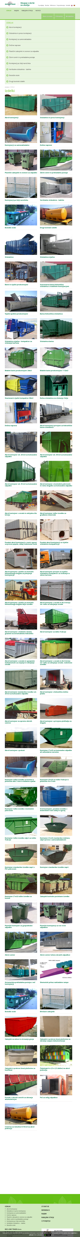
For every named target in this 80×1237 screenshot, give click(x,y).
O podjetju (41, 5)
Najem (16, 10)
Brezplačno (70, 16)
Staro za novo (47, 16)
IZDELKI (8, 1206)
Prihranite (59, 16)
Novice (38, 10)
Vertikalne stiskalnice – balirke (16, 1223)
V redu (48, 1235)
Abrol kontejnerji (12, 1209)
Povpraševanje (61, 5)
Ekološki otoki (11, 1225)
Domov (7, 87)
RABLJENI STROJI (47, 1217)
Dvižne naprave (11, 1215)
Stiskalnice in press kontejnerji (16, 1211)
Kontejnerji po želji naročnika (16, 1221)
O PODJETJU (45, 1221)
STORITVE (45, 1206)
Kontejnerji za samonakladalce (16, 1213)
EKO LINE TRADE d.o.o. (13, 1229)
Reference (53, 5)
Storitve (47, 5)
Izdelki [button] (8, 10)
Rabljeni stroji (27, 10)
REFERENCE (45, 1210)
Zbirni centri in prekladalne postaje (17, 1219)
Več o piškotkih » (38, 1235)
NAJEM (44, 1214)
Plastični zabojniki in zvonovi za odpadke (19, 1217)
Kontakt (68, 5)
